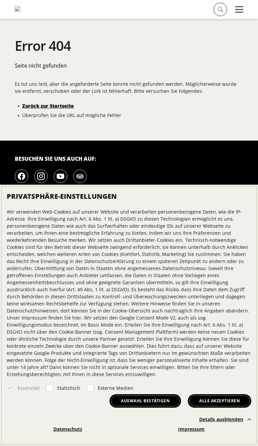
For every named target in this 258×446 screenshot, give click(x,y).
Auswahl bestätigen (145, 401)
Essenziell (28, 388)
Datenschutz (67, 429)
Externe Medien (115, 388)
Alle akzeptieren (219, 401)
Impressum (191, 429)
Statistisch (68, 388)
